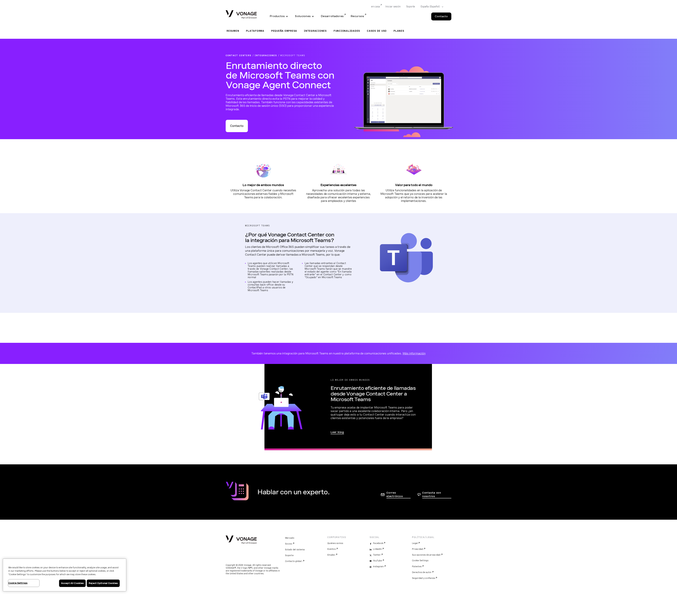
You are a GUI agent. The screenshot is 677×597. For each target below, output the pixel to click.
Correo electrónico (394, 494)
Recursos (357, 16)
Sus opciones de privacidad (426, 555)
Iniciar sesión (392, 6)
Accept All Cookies (72, 583)
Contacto (441, 16)
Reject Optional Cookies (103, 583)
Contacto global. (293, 561)
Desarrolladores (332, 16)
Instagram (378, 566)
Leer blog (337, 432)
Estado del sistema (295, 549)
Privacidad (417, 549)
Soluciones (303, 16)
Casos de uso (377, 30)
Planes (399, 30)
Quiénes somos (335, 543)
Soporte (410, 6)
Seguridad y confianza (423, 578)
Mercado (289, 538)
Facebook (378, 543)
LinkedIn (377, 549)
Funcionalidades (347, 30)
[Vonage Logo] (241, 14)
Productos (277, 16)
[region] (64, 575)
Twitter (377, 555)
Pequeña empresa (284, 30)
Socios (288, 544)
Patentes (417, 566)
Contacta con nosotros (431, 494)
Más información (414, 353)
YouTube (377, 560)
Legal (415, 543)
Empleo (331, 555)
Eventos (331, 549)
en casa (375, 6)
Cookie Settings (420, 560)
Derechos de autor (421, 572)
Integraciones (315, 30)
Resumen (233, 30)
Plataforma (255, 30)
